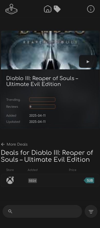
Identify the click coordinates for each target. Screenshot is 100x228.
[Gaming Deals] (57, 9)
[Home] (48, 9)
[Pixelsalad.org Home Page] (11, 9)
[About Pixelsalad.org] (91, 9)
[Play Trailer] (88, 61)
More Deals (17, 144)
